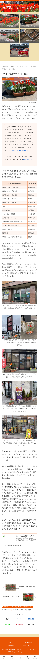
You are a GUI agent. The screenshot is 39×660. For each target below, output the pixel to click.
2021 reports (7, 610)
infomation (28, 642)
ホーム (10, 642)
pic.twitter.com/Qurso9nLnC (19, 150)
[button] (31, 624)
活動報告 (28, 610)
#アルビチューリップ (10, 607)
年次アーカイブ (18, 610)
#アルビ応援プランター (26, 607)
